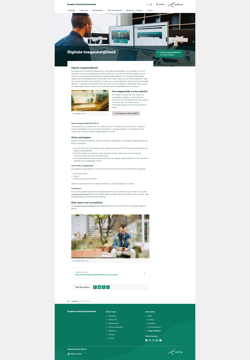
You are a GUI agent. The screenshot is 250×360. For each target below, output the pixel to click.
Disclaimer (75, 301)
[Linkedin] (157, 340)
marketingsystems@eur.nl (81, 194)
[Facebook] (146, 340)
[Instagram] (150, 340)
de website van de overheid (85, 206)
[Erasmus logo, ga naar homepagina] (175, 4)
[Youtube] (160, 340)
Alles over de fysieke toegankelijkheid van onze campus (96, 275)
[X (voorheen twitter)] (153, 340)
